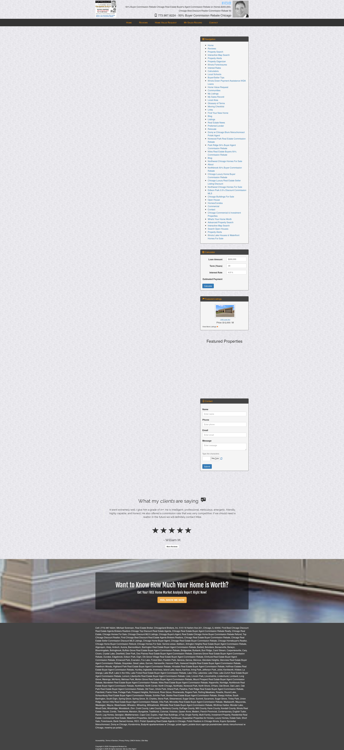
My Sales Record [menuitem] (193, 22)
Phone (205, 419)
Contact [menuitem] (213, 22)
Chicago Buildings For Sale (221, 196)
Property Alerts (215, 58)
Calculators (213, 71)
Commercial (213, 206)
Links (210, 109)
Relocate (212, 128)
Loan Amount (215, 259)
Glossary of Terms (216, 103)
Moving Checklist (216, 106)
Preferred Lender (216, 125)
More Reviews (172, 564)
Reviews (212, 48)
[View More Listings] (217, 326)
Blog (210, 116)
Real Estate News (216, 122)
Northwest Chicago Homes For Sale (225, 161)
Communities (214, 90)
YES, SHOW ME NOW (172, 618)
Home (211, 45)
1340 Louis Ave (225, 319)
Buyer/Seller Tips (216, 77)
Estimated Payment (212, 279)
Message (207, 440)
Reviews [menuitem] (143, 22)
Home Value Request (218, 87)
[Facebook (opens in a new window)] (223, 2)
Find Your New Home (218, 112)
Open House (214, 199)
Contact (211, 209)
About (210, 164)
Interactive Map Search (219, 54)
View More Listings (209, 326)
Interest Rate (215, 272)
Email (205, 430)
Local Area (213, 100)
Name (205, 409)
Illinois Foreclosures (217, 64)
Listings (211, 119)
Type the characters (210, 453)
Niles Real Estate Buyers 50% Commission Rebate (222, 153)
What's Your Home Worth (220, 219)
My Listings (213, 93)
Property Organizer (217, 61)
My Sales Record (216, 96)
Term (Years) (216, 265)
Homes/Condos (215, 203)
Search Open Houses (218, 228)
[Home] (105, 8)
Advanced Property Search (220, 222)
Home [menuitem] (129, 22)
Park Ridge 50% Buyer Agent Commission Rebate (222, 147)
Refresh (221, 459)
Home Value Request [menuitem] (166, 22)
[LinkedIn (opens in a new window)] (229, 2)
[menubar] (172, 22)
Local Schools (214, 74)
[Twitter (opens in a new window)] (226, 2)
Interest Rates (214, 67)
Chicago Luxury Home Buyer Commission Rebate (221, 175)
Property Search (215, 51)
